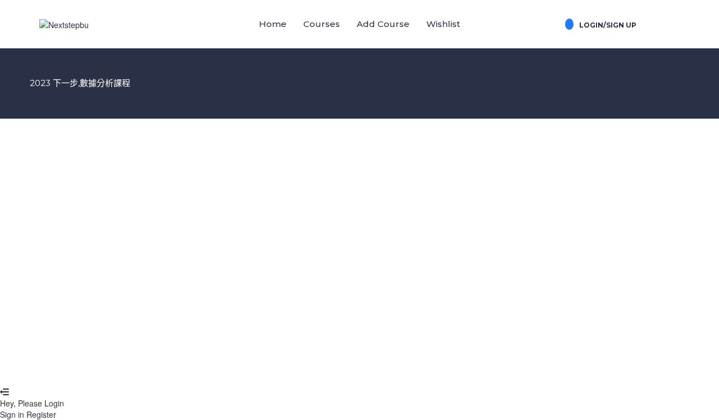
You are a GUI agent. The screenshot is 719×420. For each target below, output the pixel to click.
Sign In (90, 369)
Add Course (383, 24)
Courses (321, 24)
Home (272, 24)
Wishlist (443, 24)
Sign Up (62, 369)
